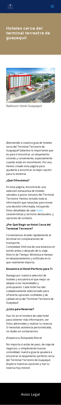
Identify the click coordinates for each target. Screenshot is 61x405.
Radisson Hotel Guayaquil (24, 106)
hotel (39, 210)
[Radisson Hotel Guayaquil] (30, 85)
